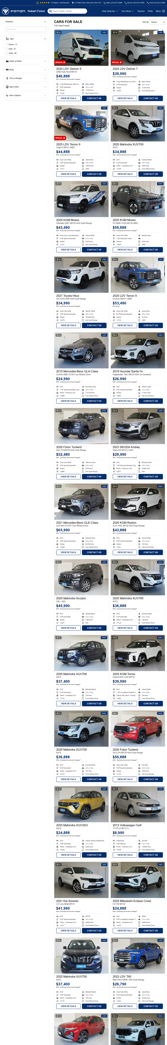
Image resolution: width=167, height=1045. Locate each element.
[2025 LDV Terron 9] (81, 123)
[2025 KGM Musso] (81, 199)
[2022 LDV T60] (138, 956)
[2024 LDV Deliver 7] (138, 48)
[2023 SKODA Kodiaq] (138, 426)
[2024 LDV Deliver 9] (81, 48)
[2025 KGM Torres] (138, 653)
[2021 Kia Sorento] (81, 880)
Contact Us (94, 98)
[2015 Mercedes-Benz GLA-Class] (81, 350)
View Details (68, 98)
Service (141, 11)
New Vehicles (108, 11)
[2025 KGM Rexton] (138, 502)
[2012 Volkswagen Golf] (138, 804)
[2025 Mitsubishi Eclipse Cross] (138, 880)
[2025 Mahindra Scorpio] (81, 577)
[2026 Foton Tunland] (81, 426)
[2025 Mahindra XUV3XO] (81, 804)
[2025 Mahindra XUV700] (138, 123)
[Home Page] (13, 11)
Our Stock (126, 11)
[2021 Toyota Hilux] (81, 275)
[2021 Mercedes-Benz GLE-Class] (81, 502)
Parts (150, 11)
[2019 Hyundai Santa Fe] (138, 350)
